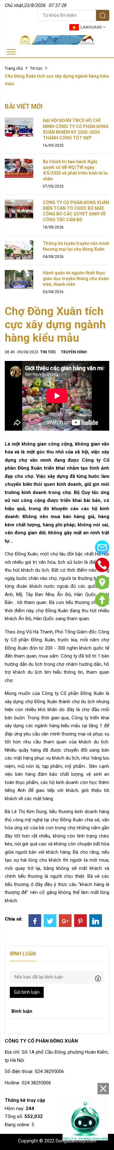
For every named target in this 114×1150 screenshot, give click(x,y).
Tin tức (36, 68)
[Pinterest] (80, 920)
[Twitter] (50, 920)
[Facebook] (34, 920)
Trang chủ (14, 68)
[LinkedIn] (95, 920)
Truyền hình (74, 352)
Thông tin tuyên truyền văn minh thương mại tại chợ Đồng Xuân (76, 246)
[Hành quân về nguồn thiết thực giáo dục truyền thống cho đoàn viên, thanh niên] (19, 279)
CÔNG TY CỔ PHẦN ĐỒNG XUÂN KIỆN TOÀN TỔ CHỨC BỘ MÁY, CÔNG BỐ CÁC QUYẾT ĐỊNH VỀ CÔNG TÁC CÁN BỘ (76, 211)
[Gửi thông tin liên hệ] (102, 547)
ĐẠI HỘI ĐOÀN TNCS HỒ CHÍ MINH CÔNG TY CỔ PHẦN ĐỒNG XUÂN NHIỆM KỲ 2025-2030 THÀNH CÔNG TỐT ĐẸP (76, 129)
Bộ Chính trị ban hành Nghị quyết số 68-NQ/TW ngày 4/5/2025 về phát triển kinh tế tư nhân (75, 170)
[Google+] (65, 920)
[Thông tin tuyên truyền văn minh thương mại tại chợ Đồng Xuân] (19, 250)
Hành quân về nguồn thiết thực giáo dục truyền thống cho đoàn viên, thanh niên (76, 278)
